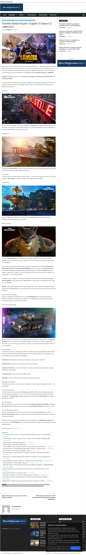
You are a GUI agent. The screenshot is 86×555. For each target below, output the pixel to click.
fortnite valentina (39, 486)
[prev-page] (60, 54)
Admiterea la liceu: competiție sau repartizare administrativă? (69, 40)
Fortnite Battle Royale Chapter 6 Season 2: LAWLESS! (18, 484)
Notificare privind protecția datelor (60, 553)
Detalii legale (73, 553)
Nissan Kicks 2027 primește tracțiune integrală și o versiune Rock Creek (70, 48)
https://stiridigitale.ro (16, 508)
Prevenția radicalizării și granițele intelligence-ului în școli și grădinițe (69, 24)
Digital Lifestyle (10, 20)
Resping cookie (64, 548)
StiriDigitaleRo (9, 29)
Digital (21, 15)
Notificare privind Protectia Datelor (67, 544)
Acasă (3, 18)
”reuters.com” (36, 450)
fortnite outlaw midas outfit (9, 486)
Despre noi (48, 553)
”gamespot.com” (48, 460)
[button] (83, 15)
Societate (53, 15)
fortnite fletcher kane (44, 484)
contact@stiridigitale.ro (14, 528)
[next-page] (62, 54)
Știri (4, 15)
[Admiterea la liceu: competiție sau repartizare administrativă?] (34, 525)
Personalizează (53, 548)
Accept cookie (75, 548)
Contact (79, 553)
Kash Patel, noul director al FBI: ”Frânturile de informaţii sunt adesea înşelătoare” (44, 497)
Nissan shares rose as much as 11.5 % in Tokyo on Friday (14, 496)
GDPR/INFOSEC (32, 15)
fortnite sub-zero (29, 486)
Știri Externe (43, 15)
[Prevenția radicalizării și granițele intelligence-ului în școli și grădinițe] (34, 543)
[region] (64, 537)
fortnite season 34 (20, 486)
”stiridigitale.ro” (6, 436)
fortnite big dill (34, 484)
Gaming (17, 20)
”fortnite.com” (16, 428)
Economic (12, 15)
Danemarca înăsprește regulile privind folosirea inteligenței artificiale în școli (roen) (70, 32)
